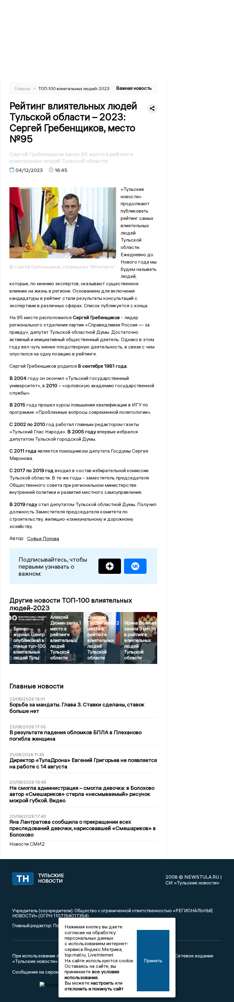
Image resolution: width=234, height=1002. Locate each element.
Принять (153, 960)
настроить (102, 983)
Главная (23, 88)
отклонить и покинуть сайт (94, 989)
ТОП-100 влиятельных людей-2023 (73, 88)
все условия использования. (92, 974)
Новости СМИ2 (27, 844)
